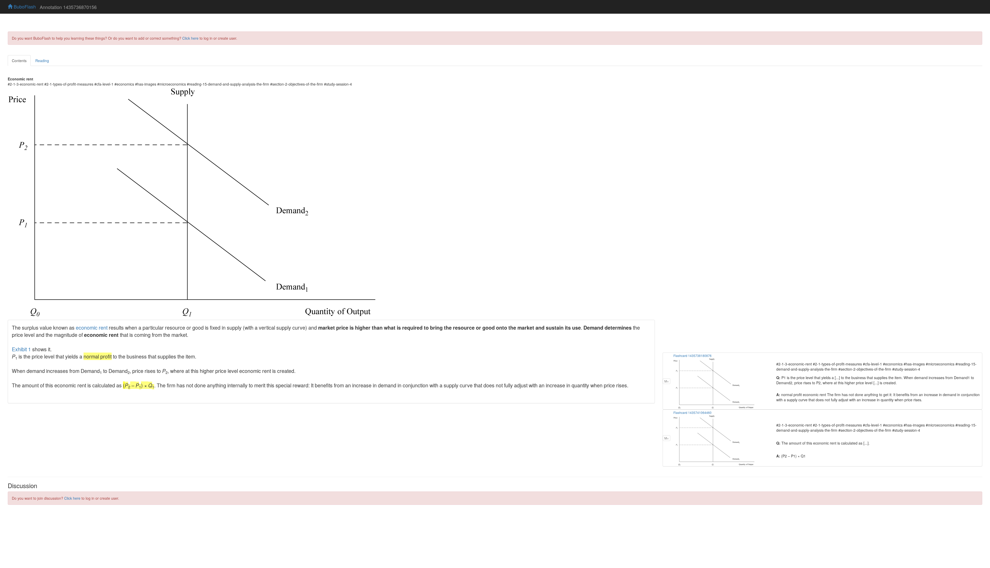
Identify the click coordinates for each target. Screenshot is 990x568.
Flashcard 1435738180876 (692, 355)
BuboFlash (24, 6)
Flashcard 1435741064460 (692, 412)
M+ (666, 381)
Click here (190, 38)
